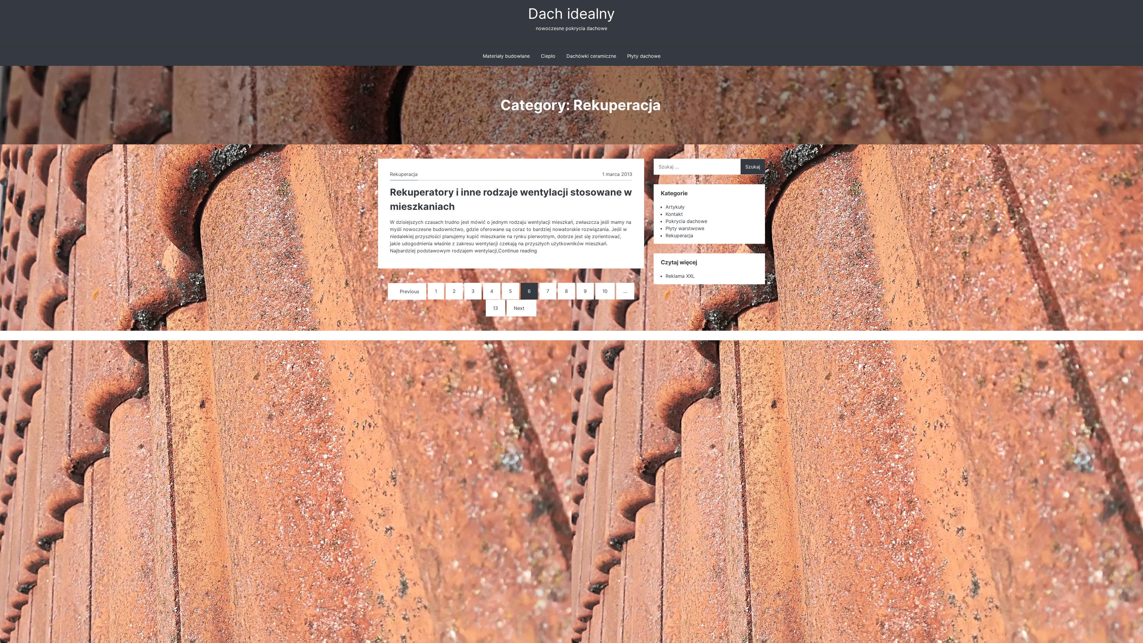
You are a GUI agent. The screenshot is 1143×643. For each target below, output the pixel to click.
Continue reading (517, 251)
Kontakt (674, 214)
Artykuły (675, 207)
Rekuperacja (404, 174)
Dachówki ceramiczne (591, 56)
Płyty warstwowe (685, 228)
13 (495, 308)
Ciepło (548, 56)
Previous (409, 291)
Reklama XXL (680, 276)
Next (519, 308)
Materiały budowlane (506, 56)
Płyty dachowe (643, 56)
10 (605, 291)
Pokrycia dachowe (686, 221)
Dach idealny (571, 13)
